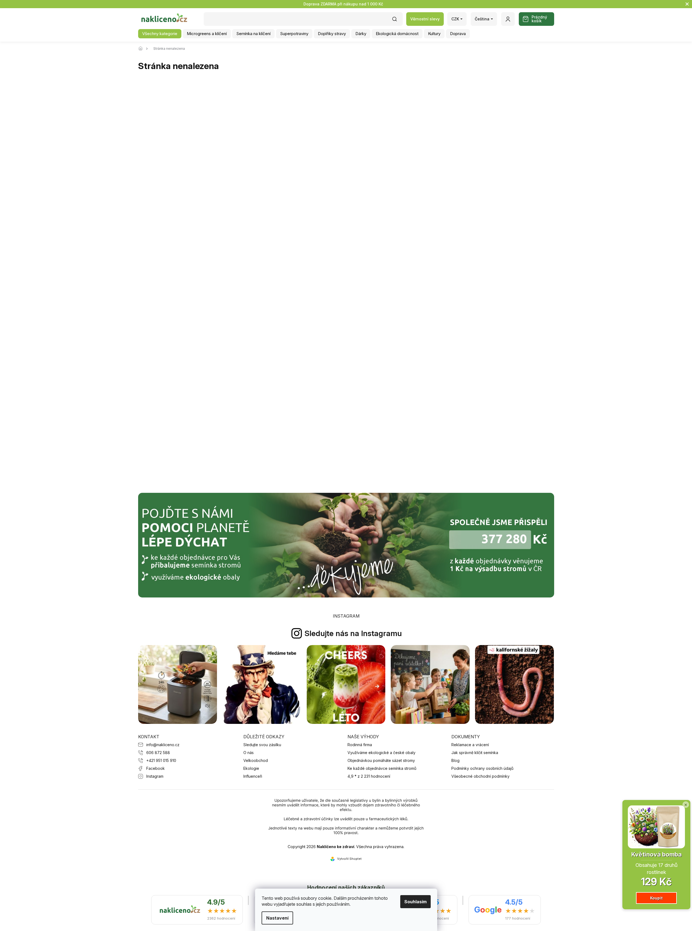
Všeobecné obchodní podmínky (480, 776)
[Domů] (142, 48)
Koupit (656, 898)
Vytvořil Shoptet (349, 859)
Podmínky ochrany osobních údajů (482, 768)
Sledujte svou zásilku (262, 744)
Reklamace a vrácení (470, 744)
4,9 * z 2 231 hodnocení (368, 776)
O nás (248, 752)
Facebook (155, 768)
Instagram (154, 776)
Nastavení (277, 918)
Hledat (397, 20)
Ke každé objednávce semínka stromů (381, 768)
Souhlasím (415, 901)
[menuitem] (159, 33)
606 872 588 (158, 752)
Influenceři (252, 776)
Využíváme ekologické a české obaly (381, 752)
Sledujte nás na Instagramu (353, 633)
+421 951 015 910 (161, 760)
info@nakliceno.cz (162, 744)
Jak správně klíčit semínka (474, 752)
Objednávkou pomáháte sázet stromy (381, 760)
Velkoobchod (255, 760)
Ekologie (251, 768)
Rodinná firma (359, 744)
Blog (455, 760)
